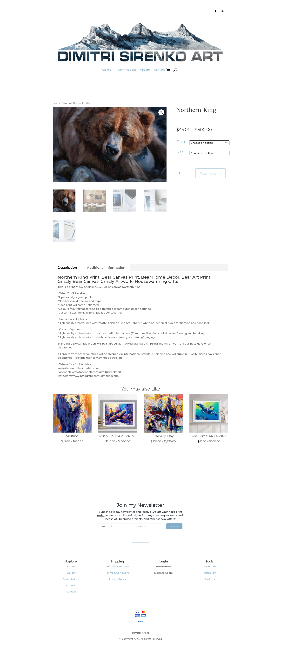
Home (56, 102)
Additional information (106, 268)
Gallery (106, 69)
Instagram (209, 572)
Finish (181, 141)
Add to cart (210, 173)
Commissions (127, 69)
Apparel (145, 69)
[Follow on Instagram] (222, 11)
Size (179, 152)
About (71, 566)
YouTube (210, 579)
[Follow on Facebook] (215, 11)
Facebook (210, 566)
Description (67, 268)
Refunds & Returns (117, 566)
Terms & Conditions (117, 572)
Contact (159, 69)
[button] (161, 112)
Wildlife (72, 102)
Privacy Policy (117, 579)
